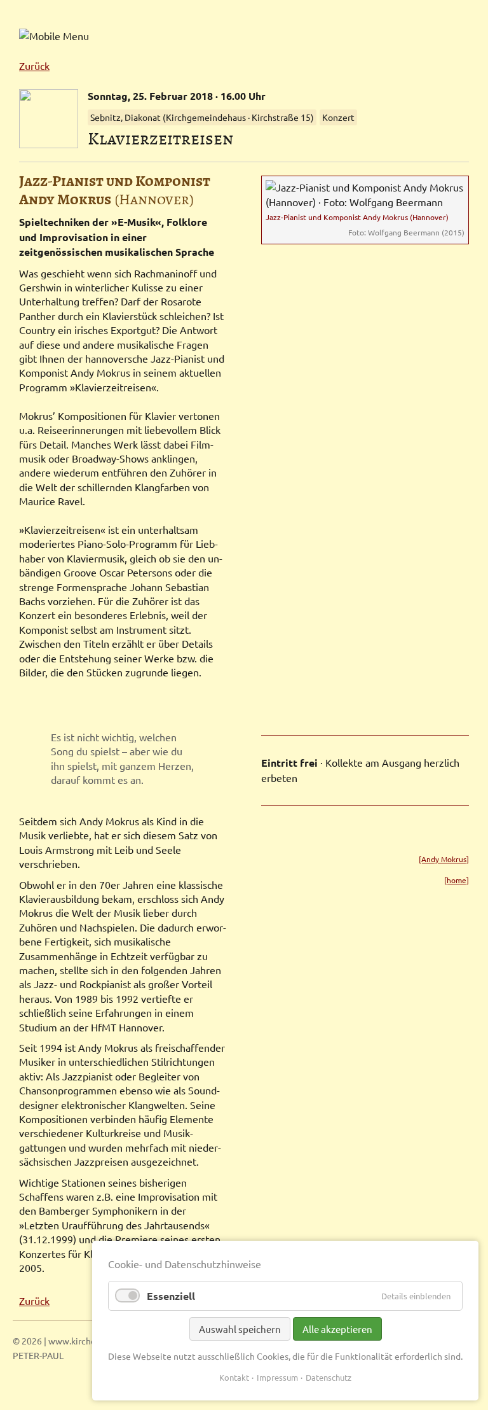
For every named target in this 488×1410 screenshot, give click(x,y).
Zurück (34, 65)
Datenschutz (328, 1377)
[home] (456, 880)
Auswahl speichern (240, 1329)
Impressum (277, 1377)
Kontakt (234, 1377)
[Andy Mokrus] (444, 859)
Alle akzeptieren (337, 1329)
